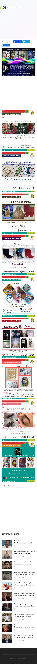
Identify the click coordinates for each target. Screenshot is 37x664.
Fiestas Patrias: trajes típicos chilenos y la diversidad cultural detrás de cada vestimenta (24, 585)
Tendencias (20, 486)
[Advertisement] (18, 92)
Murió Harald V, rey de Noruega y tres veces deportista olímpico (24, 636)
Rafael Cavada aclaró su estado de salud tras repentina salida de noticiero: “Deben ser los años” (24, 543)
